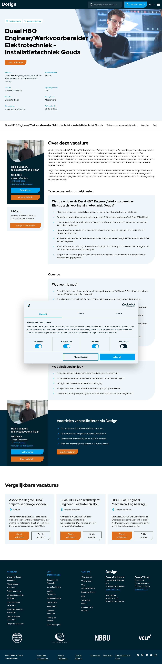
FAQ (83, 596)
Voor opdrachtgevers (88, 586)
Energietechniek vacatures (14, 578)
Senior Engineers (54, 598)
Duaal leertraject (53, 624)
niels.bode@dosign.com (22, 184)
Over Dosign (86, 577)
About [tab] (119, 314)
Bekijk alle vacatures (15, 623)
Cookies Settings (78, 657)
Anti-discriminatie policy (122, 657)
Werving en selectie (51, 619)
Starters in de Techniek (52, 581)
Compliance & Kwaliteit (87, 609)
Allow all (117, 357)
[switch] (66, 346)
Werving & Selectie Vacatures (15, 611)
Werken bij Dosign (85, 601)
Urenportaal (95, 655)
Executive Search (88, 592)
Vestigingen (86, 581)
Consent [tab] (43, 314)
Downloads (107, 655)
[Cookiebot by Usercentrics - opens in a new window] (124, 305)
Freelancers (52, 602)
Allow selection (81, 357)
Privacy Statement (62, 657)
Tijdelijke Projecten (51, 612)
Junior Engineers (54, 587)
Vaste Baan (51, 606)
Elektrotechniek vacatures (13, 603)
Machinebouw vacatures (12, 585)
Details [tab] (81, 314)
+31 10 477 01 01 (113, 589)
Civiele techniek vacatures (13, 618)
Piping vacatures (14, 591)
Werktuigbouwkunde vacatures (15, 596)
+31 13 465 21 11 (141, 589)
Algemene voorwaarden (42, 657)
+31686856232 (18, 181)
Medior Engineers (51, 592)
